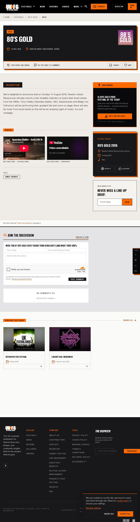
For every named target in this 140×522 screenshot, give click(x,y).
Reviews (53, 6)
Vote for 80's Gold (115, 116)
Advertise (54, 449)
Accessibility (79, 462)
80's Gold (33, 17)
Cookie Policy (79, 440)
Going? (114, 65)
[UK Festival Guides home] (12, 429)
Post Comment (77, 279)
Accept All (125, 514)
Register (119, 6)
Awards (30, 454)
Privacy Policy (80, 435)
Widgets (53, 487)
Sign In (132, 6)
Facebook (123, 169)
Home (7, 17)
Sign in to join (82, 237)
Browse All (130, 320)
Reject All (109, 514)
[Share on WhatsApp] (135, 265)
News (42, 6)
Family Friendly (11, 177)
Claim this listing (23, 223)
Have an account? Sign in (22, 279)
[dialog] (110, 506)
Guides (65, 6)
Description (12, 84)
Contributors (57, 440)
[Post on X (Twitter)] (135, 254)
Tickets (99, 6)
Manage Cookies (81, 444)
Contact (54, 444)
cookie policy (123, 501)
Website (106, 169)
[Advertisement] (70, 389)
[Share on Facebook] (135, 260)
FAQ (51, 491)
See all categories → (118, 121)
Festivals (28, 6)
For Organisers (57, 458)
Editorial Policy (81, 457)
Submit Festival (57, 454)
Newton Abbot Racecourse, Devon (44, 49)
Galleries (31, 449)
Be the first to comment (47, 65)
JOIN (127, 202)
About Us (54, 435)
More (78, 6)
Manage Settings (93, 508)
